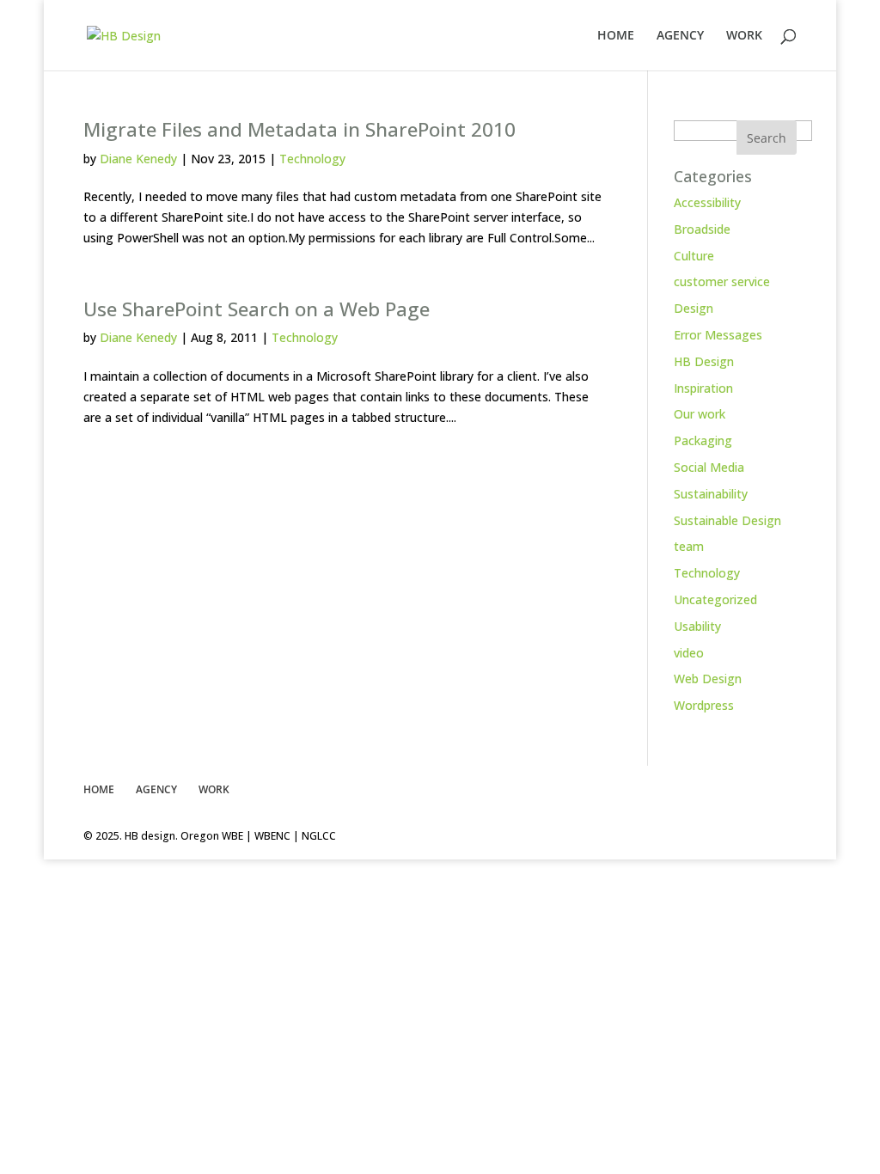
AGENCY (680, 36)
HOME (615, 36)
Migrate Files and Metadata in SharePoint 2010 (299, 129)
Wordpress (704, 705)
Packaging (703, 440)
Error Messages (718, 335)
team (689, 546)
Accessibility (707, 202)
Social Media (709, 467)
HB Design (704, 361)
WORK (744, 36)
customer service (722, 281)
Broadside (702, 229)
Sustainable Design (727, 520)
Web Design (708, 678)
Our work (699, 414)
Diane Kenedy (138, 158)
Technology (312, 158)
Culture (694, 256)
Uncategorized (715, 599)
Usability (697, 626)
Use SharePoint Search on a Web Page (256, 309)
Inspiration (703, 388)
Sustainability (711, 494)
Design (693, 308)
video (689, 653)
